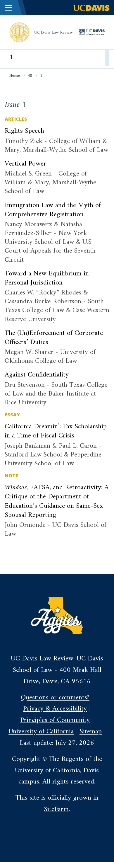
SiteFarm (56, 809)
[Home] (19, 32)
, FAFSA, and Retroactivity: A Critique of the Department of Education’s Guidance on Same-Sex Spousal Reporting (57, 501)
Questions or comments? (55, 697)
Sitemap (91, 731)
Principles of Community (55, 720)
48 (30, 75)
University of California (41, 731)
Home (14, 75)
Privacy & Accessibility (55, 709)
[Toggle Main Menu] (9, 7)
